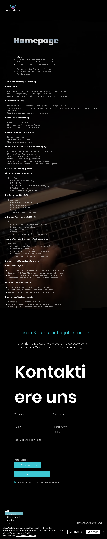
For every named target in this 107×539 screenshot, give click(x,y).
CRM (7, 523)
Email (17, 427)
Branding (9, 520)
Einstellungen (76, 531)
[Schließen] (103, 532)
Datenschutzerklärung (89, 522)
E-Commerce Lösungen (14, 517)
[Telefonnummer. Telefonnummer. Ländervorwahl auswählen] (57, 432)
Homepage (11, 513)
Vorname (19, 414)
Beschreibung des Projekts (28, 440)
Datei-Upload (21, 460)
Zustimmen (93, 531)
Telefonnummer (61, 427)
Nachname (59, 414)
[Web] (19, 510)
